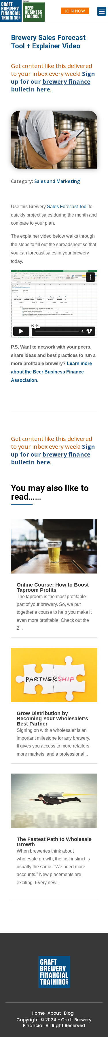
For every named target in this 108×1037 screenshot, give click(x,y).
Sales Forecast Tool (67, 206)
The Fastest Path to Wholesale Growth (54, 841)
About (54, 1013)
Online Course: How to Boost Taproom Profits (53, 587)
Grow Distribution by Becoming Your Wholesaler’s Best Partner (52, 718)
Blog (69, 1013)
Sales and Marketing (57, 181)
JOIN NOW (75, 11)
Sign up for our (53, 81)
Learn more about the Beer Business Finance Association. (51, 372)
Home (38, 1013)
